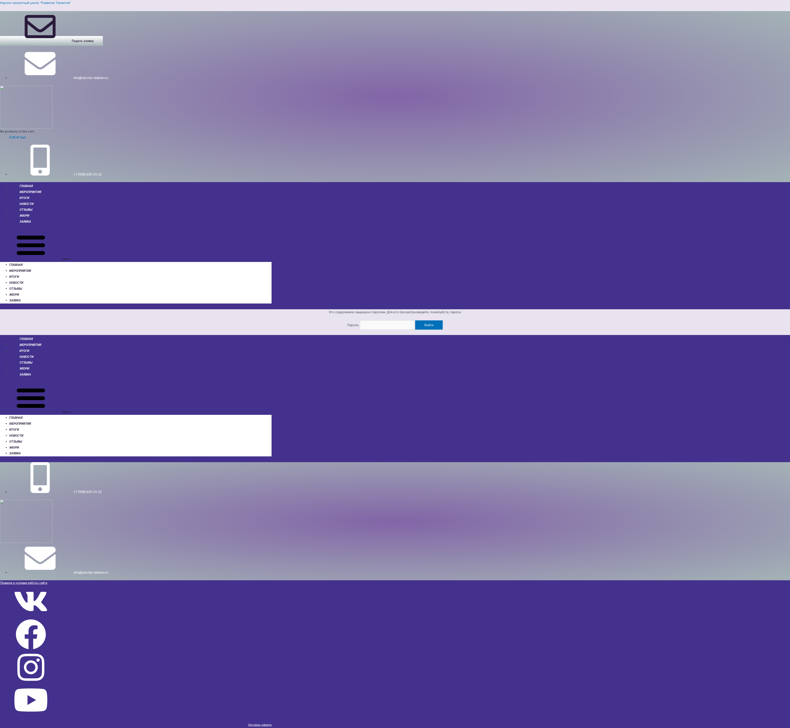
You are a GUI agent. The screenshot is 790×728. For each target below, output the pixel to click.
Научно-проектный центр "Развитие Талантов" (35, 3)
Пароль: (353, 325)
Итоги (24, 198)
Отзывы (26, 210)
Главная (26, 186)
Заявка (25, 221)
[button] (51, 41)
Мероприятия (30, 192)
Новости (27, 204)
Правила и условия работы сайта (23, 583)
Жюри (24, 215)
